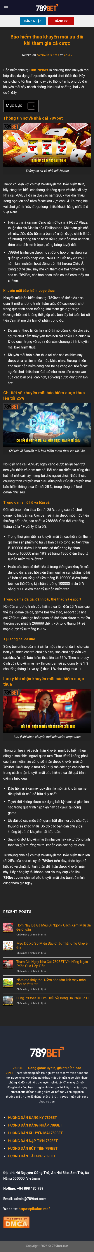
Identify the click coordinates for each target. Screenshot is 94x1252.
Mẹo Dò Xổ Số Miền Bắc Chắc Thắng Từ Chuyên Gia (52, 945)
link (33, 70)
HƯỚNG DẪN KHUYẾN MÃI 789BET (35, 1133)
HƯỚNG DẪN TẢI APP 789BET (32, 1156)
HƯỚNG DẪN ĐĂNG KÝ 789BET (32, 1118)
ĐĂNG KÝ (61, 21)
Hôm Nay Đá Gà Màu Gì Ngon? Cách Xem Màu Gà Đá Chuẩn (53, 927)
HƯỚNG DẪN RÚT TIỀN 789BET (33, 1148)
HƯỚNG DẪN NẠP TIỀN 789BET (33, 1141)
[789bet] (47, 7)
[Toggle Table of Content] (29, 106)
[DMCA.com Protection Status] (16, 1222)
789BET (11, 1072)
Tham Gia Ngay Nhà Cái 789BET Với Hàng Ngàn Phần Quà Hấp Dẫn (52, 964)
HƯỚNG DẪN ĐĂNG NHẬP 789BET (35, 1125)
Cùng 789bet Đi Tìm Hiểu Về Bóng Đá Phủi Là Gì (52, 998)
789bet (42, 70)
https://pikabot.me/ (34, 1209)
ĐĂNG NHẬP (33, 21)
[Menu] (6, 7)
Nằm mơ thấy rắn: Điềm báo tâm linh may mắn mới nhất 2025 (51, 982)
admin (68, 55)
